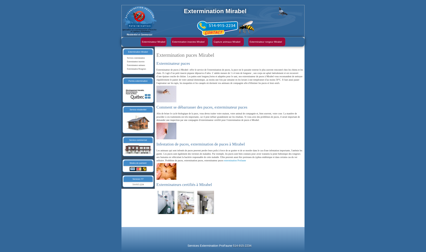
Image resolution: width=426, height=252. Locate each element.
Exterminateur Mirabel (153, 41)
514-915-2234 (138, 184)
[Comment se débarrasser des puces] (166, 131)
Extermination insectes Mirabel (188, 41)
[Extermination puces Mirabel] (166, 94)
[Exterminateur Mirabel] (186, 202)
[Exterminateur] (166, 202)
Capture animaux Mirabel (227, 41)
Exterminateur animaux (136, 65)
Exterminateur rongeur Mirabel (266, 41)
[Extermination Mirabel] (205, 202)
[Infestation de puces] (166, 171)
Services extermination (136, 58)
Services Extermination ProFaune (210, 245)
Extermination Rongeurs (136, 69)
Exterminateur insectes (136, 61)
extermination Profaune (235, 160)
